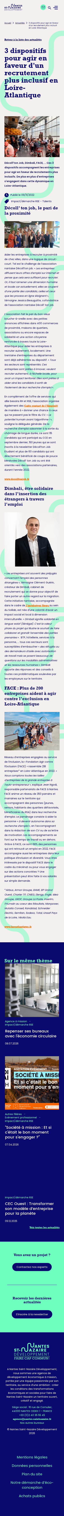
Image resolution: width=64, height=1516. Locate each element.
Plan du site (32, 1474)
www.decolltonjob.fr (16, 479)
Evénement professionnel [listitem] (21, 1117)
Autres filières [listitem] (13, 1114)
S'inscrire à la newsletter (32, 1314)
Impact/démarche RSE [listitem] (19, 1024)
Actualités (20, 23)
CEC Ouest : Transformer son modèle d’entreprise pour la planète (29, 1208)
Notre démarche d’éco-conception (32, 1485)
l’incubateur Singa (37, 605)
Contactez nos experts (32, 1267)
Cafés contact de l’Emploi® (41, 405)
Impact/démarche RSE (25, 201)
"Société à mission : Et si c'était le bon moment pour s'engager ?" (28, 1132)
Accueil (7, 23)
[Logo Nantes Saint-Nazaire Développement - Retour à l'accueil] (13, 8)
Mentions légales (32, 1457)
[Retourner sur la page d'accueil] (32, 1351)
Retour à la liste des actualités (23, 39)
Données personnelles (32, 1465)
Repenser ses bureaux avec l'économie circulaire (30, 1033)
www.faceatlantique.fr (17, 926)
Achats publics (32, 1495)
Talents (47, 201)
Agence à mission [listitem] (16, 1021)
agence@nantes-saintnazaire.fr (32, 1419)
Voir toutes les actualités (45, 1227)
